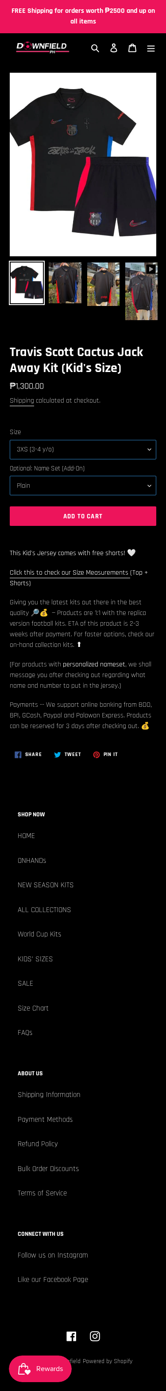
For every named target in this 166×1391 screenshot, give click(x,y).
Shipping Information (49, 1095)
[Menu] (151, 48)
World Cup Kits (39, 934)
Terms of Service (42, 1193)
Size (15, 432)
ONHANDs (32, 861)
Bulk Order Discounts (48, 1169)
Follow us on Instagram (53, 1255)
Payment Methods (45, 1120)
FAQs (25, 1033)
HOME (26, 836)
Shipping (22, 400)
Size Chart (33, 1008)
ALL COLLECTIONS (44, 910)
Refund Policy (38, 1144)
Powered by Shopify (107, 1361)
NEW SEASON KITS (46, 885)
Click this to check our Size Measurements (70, 572)
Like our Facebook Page (53, 1280)
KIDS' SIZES (35, 959)
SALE (25, 983)
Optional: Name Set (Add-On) (47, 468)
